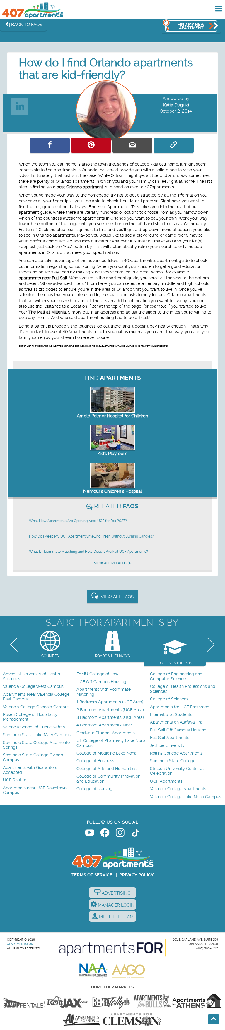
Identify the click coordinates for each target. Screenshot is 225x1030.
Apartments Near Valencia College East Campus (36, 697)
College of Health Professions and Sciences (182, 689)
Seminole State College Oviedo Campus (33, 757)
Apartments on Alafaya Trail (177, 722)
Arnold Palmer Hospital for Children (112, 415)
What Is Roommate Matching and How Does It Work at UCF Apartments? (88, 552)
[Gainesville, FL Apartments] (24, 1001)
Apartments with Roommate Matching (103, 692)
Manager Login (115, 905)
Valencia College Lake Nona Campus (185, 796)
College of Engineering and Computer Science (176, 676)
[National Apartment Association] (93, 970)
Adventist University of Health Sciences (31, 676)
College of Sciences (169, 699)
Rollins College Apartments (176, 753)
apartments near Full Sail (43, 277)
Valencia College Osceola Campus (36, 707)
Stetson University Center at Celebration (177, 771)
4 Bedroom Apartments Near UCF (109, 725)
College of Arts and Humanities (106, 768)
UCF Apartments (166, 781)
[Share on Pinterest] (91, 145)
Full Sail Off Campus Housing (178, 730)
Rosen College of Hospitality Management (30, 717)
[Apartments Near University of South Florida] (152, 1001)
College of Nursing (94, 788)
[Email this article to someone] (132, 145)
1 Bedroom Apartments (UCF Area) (109, 702)
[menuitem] (39, 676)
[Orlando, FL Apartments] (32, 10)
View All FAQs (117, 597)
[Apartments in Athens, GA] (196, 1001)
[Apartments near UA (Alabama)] (81, 1020)
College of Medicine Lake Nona (106, 753)
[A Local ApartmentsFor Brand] (113, 948)
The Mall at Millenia (47, 312)
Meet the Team (116, 916)
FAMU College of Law (97, 673)
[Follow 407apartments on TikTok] (135, 834)
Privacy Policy (136, 875)
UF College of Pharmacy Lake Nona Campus (111, 743)
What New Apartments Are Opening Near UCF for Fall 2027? (78, 521)
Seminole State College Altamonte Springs (36, 745)
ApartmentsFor (20, 944)
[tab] (50, 644)
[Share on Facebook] (50, 145)
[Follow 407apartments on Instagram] (120, 834)
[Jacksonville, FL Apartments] (68, 1001)
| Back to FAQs (25, 24)
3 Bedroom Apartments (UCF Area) (110, 717)
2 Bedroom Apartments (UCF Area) (110, 709)
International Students (171, 714)
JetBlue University (167, 745)
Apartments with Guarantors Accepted (30, 770)
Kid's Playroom (112, 453)
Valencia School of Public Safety (34, 727)
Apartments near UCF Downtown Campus (35, 790)
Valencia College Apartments (178, 788)
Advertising (115, 893)
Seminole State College (172, 760)
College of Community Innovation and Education (108, 778)
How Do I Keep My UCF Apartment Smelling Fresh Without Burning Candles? (91, 536)
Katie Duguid (176, 105)
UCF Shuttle (14, 780)
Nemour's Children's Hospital (112, 491)
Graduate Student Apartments (105, 733)
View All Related (110, 563)
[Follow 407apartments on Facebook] (105, 834)
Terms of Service (91, 875)
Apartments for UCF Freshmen (179, 707)
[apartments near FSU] (111, 1001)
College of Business (95, 760)
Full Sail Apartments (169, 737)
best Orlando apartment (80, 187)
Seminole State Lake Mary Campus (37, 734)
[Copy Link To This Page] (174, 145)
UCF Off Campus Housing (101, 681)
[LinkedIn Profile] (20, 104)
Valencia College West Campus (33, 686)
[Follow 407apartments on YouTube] (90, 834)
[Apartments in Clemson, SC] (131, 1020)
